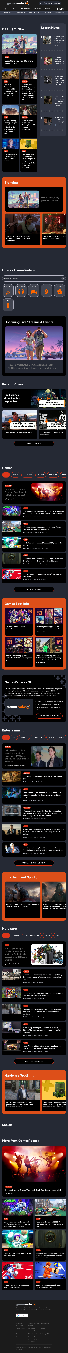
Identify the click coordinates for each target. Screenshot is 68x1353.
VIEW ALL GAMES (34, 589)
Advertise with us (33, 1334)
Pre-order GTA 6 (21, 12)
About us (19, 1334)
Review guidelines (45, 1334)
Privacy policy (44, 1323)
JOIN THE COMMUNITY (49, 716)
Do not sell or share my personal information (33, 1339)
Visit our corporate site (43, 1310)
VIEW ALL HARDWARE (34, 1061)
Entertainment (25, 9)
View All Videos (34, 444)
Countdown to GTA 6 (7, 12)
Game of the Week (34, 12)
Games (13, 9)
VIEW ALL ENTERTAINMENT (34, 863)
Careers (42, 1329)
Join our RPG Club (59, 12)
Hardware (37, 9)
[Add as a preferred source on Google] (22, 1315)
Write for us (20, 1337)
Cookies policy (20, 1329)
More (47, 9)
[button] (57, 3)
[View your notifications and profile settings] (51, 3)
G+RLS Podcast (47, 12)
